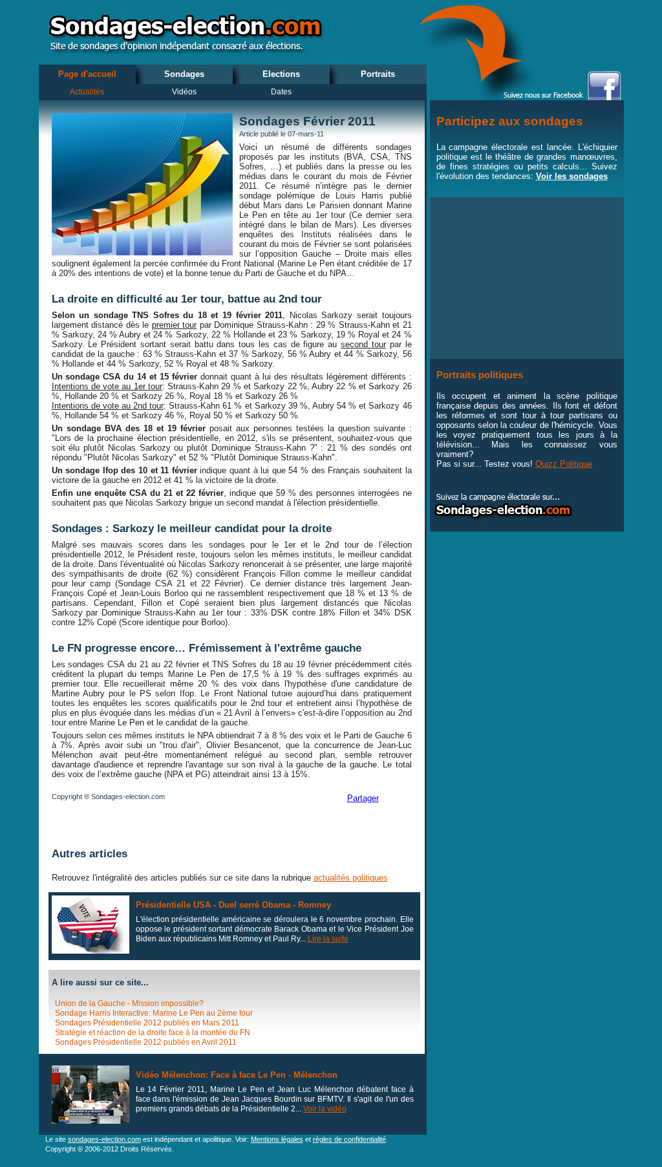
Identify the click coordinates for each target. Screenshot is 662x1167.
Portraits (378, 74)
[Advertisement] (203, 826)
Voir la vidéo (325, 1108)
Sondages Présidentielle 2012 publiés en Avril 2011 (146, 1042)
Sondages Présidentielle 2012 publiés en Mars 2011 (147, 1022)
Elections (281, 74)
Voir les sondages (572, 176)
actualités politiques (351, 878)
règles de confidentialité (349, 1139)
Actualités (87, 91)
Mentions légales (277, 1139)
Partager (363, 798)
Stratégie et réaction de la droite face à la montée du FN (152, 1032)
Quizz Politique (563, 464)
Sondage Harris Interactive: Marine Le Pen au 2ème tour (154, 1013)
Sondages (184, 74)
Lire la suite (328, 938)
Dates (281, 91)
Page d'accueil (87, 74)
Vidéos (184, 91)
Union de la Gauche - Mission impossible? (129, 1003)
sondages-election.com (104, 1139)
